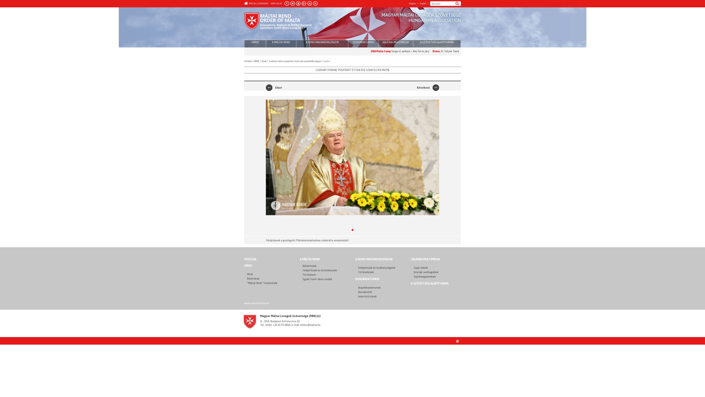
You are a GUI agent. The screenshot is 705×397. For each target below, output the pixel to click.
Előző (278, 87)
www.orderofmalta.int (256, 303)
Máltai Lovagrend (258, 3)
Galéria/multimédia (396, 42)
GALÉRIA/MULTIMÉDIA (425, 259)
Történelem (309, 274)
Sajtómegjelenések (425, 276)
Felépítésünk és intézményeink (320, 270)
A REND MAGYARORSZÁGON (373, 259)
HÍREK (255, 42)
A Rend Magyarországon (322, 42)
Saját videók (421, 267)
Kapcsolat (276, 3)
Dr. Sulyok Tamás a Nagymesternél (439, 51)
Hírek (248, 265)
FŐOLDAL (250, 259)
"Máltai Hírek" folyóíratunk (262, 283)
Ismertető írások (367, 296)
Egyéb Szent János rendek (317, 279)
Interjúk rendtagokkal (426, 272)
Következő (423, 87)
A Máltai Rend (281, 42)
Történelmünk (366, 272)
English (423, 4)
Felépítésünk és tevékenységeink (376, 267)
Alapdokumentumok (369, 287)
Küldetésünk (310, 265)
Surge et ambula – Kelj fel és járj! (388, 51)
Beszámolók (365, 292)
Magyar (412, 4)
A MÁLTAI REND (310, 259)
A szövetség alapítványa (437, 42)
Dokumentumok (363, 42)
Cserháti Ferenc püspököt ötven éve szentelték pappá (352, 70)
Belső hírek (253, 278)
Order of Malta (278, 23)
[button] (269, 166)
